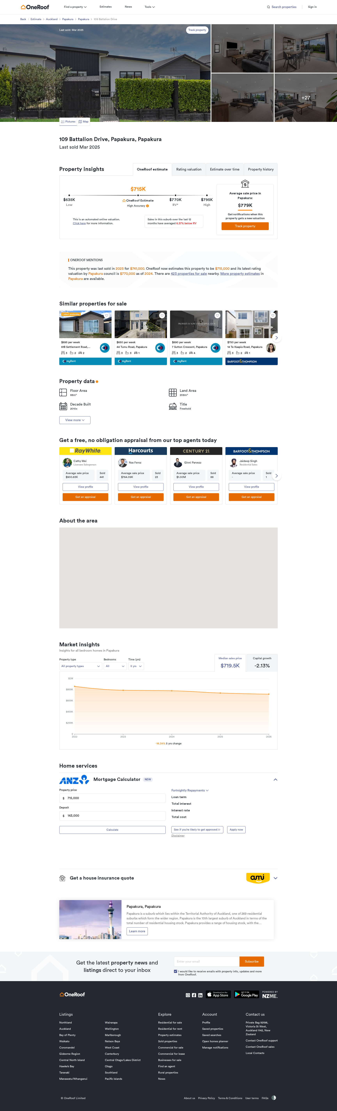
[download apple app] (218, 995)
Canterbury (112, 1054)
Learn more (137, 931)
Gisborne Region (69, 1054)
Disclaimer (177, 835)
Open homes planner (215, 1041)
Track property (197, 30)
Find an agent (166, 1066)
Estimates (106, 6)
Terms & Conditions (230, 1098)
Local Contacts (255, 1053)
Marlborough (113, 1035)
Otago (109, 1066)
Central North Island (72, 1060)
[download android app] (246, 995)
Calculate (112, 830)
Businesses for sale (169, 1060)
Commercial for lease (171, 1054)
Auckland (52, 19)
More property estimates (240, 273)
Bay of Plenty (67, 1035)
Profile (206, 1022)
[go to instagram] (187, 995)
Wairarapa (111, 1022)
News (128, 6)
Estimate (36, 19)
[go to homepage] (35, 7)
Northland (65, 1022)
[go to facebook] (194, 995)
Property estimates (169, 1035)
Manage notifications (215, 1047)
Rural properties (168, 1072)
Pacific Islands (113, 1079)
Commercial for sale (170, 1047)
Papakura (67, 19)
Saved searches (211, 1035)
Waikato (64, 1041)
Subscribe (252, 961)
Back (23, 19)
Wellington (112, 1029)
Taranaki (64, 1072)
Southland (111, 1072)
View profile (85, 487)
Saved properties (212, 1029)
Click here (79, 223)
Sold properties (167, 1041)
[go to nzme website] (270, 995)
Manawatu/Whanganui (73, 1079)
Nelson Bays (112, 1041)
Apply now (236, 829)
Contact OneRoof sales (260, 1047)
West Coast (112, 1047)
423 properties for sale (189, 273)
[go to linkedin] (200, 995)
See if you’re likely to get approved (195, 829)
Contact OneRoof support (262, 1040)
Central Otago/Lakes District (123, 1060)
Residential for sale (170, 1022)
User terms (252, 1098)
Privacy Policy (206, 1098)
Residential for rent (170, 1029)
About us (189, 1098)
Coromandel (67, 1047)
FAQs (265, 1098)
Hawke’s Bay (66, 1066)
